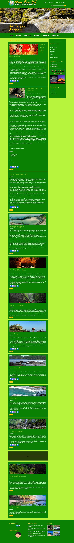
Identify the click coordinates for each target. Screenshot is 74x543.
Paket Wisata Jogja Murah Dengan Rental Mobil (35, 533)
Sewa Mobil (37, 35)
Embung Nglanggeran (16, 227)
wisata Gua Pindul (21, 60)
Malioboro (17, 26)
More (11, 83)
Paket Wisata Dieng (54, 93)
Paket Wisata (27, 35)
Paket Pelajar (53, 91)
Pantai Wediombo (15, 368)
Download (62, 2)
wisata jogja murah (43, 76)
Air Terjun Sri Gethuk (16, 431)
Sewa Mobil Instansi (54, 66)
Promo (57, 2)
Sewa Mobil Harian (54, 64)
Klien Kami (46, 35)
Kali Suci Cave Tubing (16, 305)
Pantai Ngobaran (15, 507)
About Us (18, 35)
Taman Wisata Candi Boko (19, 174)
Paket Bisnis (53, 89)
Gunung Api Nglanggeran (18, 476)
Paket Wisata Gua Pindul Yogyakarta (34, 89)
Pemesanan (51, 2)
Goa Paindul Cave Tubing (17, 270)
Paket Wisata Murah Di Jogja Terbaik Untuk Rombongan (37, 531)
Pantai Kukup (13, 334)
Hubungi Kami (55, 35)
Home (45, 2)
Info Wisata (11, 58)
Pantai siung (13, 398)
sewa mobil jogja (23, 77)
